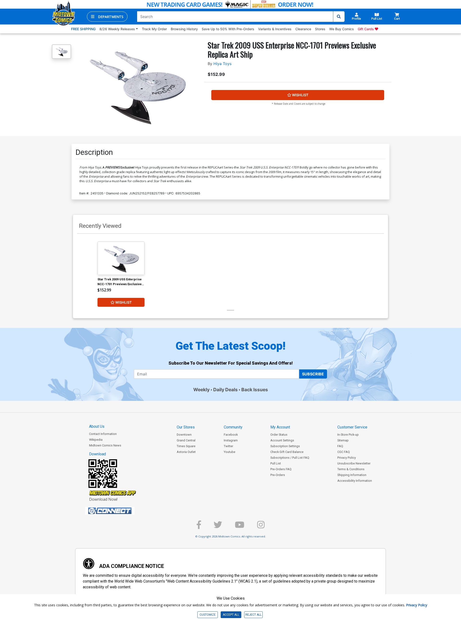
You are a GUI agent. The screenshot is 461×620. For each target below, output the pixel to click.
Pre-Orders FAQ (280, 469)
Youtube (229, 452)
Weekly (201, 389)
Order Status (278, 434)
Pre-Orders (277, 475)
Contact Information (103, 434)
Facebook (231, 434)
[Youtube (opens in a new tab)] (239, 527)
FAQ (340, 446)
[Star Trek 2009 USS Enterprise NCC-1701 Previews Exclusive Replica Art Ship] (121, 258)
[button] (107, 17)
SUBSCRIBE (313, 374)
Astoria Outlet (186, 452)
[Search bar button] (339, 16)
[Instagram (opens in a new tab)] (260, 527)
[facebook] (199, 527)
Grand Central (186, 440)
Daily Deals (225, 389)
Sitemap (343, 440)
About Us (96, 426)
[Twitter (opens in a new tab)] (218, 527)
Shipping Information (351, 475)
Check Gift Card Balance (286, 452)
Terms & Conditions (350, 469)
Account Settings (282, 440)
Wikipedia (96, 439)
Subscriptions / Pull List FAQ (289, 457)
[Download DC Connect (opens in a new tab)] (119, 510)
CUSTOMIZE (208, 614)
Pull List (275, 463)
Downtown (184, 434)
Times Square (186, 446)
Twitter (228, 446)
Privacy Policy (346, 457)
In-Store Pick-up (348, 434)
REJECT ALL (253, 614)
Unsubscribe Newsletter (353, 463)
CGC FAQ (343, 452)
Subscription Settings (285, 446)
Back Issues (254, 389)
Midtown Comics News (105, 445)
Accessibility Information (354, 480)
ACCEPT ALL (231, 614)
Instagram (231, 440)
